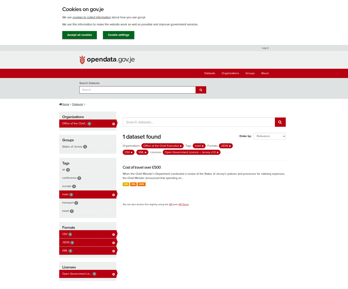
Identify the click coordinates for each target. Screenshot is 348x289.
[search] (280, 122)
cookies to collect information (91, 17)
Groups (250, 73)
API (171, 204)
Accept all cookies (79, 35)
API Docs (183, 204)
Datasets (209, 73)
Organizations (230, 73)
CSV (126, 184)
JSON (141, 184)
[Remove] (181, 146)
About (265, 73)
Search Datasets (89, 83)
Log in (265, 48)
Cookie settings (118, 35)
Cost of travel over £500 (142, 167)
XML (133, 184)
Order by (245, 136)
